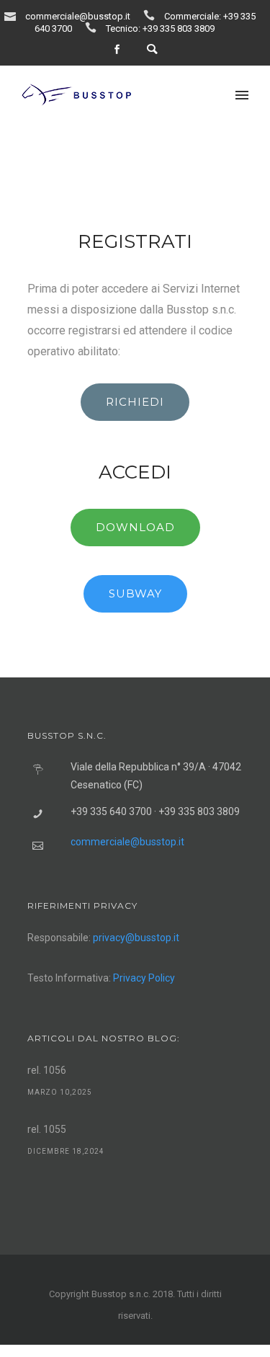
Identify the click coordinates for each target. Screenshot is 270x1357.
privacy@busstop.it (136, 937)
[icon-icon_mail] (13, 15)
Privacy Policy (144, 978)
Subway (135, 593)
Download (135, 527)
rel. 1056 (46, 1070)
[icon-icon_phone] (152, 15)
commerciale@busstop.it (77, 16)
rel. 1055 (46, 1129)
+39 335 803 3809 (179, 28)
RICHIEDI (135, 402)
